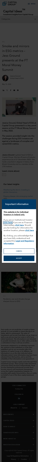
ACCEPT (19, 258)
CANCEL (19, 251)
